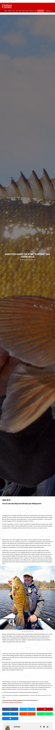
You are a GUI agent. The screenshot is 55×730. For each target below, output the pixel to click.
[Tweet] (27, 709)
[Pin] (45, 709)
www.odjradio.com (44, 695)
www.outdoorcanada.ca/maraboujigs (12, 702)
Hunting (9, 10)
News (20, 10)
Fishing (5, 10)
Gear (17, 10)
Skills (13, 10)
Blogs (27, 10)
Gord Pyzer (24, 259)
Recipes (23, 10)
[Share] (10, 709)
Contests (31, 10)
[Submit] (27, 714)
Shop (36, 10)
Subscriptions (41, 10)
